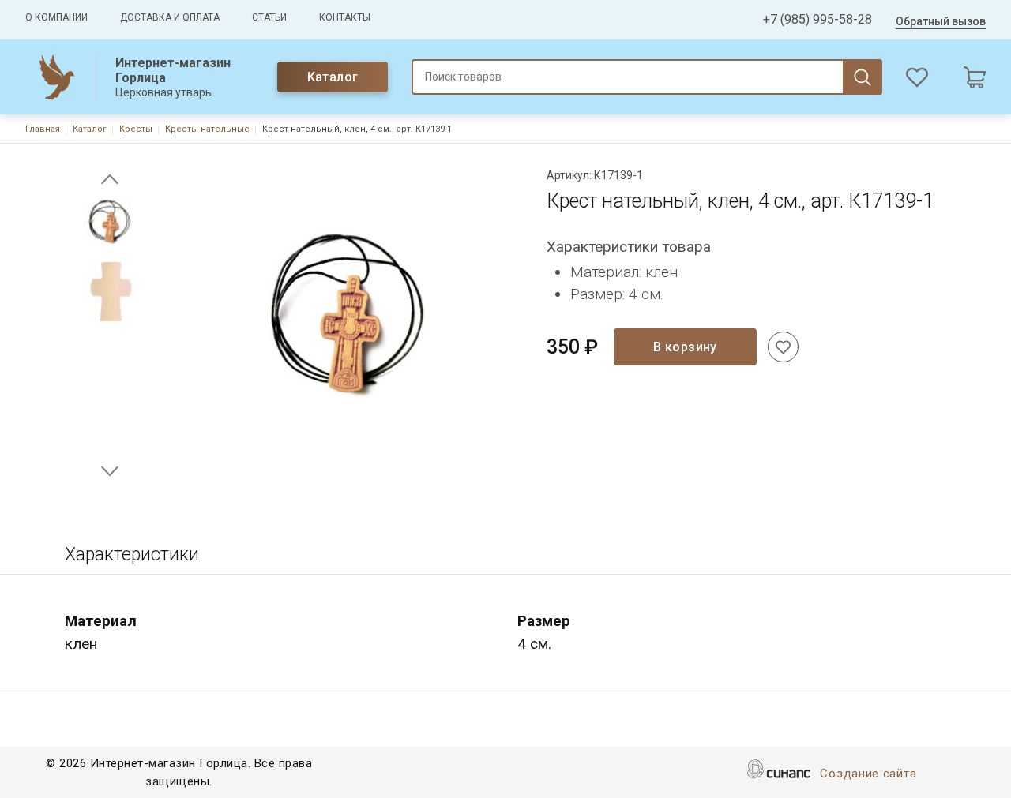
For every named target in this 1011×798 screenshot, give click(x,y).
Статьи (269, 17)
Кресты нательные (207, 129)
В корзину (685, 346)
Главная (42, 129)
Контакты (344, 17)
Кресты (135, 129)
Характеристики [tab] (132, 554)
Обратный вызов (941, 21)
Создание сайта (868, 773)
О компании (56, 17)
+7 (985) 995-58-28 (817, 19)
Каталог (333, 76)
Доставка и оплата (170, 17)
